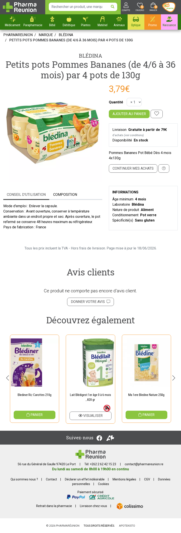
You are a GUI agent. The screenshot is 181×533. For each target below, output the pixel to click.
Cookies (103, 484)
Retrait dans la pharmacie (54, 506)
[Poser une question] (163, 168)
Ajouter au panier (129, 114)
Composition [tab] (65, 194)
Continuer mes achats (133, 168)
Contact (51, 479)
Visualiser (92, 416)
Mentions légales (124, 479)
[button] (7, 378)
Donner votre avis (89, 302)
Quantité (116, 102)
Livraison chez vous (93, 506)
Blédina (90, 55)
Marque (46, 35)
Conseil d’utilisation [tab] (26, 194)
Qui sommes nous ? (24, 479)
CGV (147, 479)
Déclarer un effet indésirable (85, 479)
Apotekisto (127, 525)
